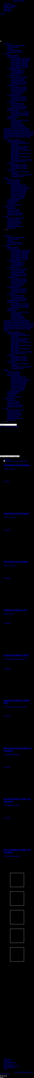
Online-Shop (7, 9)
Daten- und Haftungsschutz (11, 1065)
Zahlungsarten (8, 1061)
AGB (5, 1069)
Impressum (7, 1059)
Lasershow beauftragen (10, 5)
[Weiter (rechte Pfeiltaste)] (2, 1077)
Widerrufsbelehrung (9, 1067)
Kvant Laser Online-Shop (11, 426)
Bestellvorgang (8, 1064)
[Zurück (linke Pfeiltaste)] (0, 1077)
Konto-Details (8, 10)
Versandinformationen (10, 1062)
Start (1, 426)
